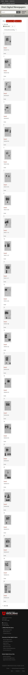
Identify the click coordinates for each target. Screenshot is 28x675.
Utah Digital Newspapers (8, 641)
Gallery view (7, 26)
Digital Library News (7, 646)
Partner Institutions (7, 656)
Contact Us (12, 1)
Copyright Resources (7, 633)
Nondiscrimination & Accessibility (18, 668)
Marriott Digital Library (7, 639)
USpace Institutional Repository (9, 648)
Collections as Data (6, 644)
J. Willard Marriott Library (7, 617)
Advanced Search (24, 12)
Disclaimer (18, 671)
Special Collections (6, 631)
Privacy (8, 668)
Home (2, 1)
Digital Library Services (7, 629)
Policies (23, 671)
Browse (6, 1)
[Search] (18, 12)
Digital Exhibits (6, 643)
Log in (26, 3)
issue (18, 21)
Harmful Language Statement (8, 3)
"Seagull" (10, 21)
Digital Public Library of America (9, 659)
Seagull (5, 47)
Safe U (12, 671)
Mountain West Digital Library (9, 658)
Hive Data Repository (7, 650)
